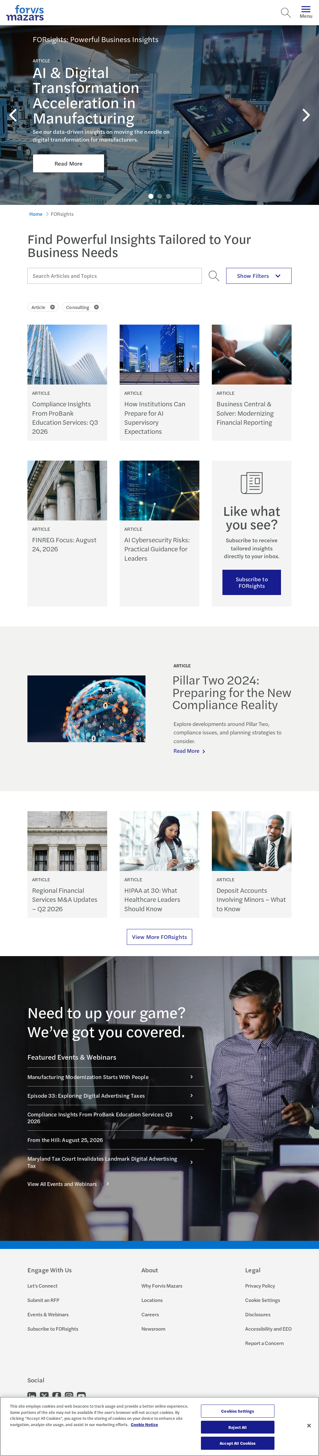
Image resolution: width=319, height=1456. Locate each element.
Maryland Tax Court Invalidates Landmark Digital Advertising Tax (102, 1162)
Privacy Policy (260, 1285)
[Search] (286, 13)
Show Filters (253, 275)
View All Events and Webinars (62, 1184)
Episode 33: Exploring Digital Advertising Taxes (86, 1095)
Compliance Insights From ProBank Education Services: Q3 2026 (65, 417)
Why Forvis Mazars (161, 1285)
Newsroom (153, 1328)
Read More (69, 163)
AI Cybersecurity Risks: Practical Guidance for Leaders (157, 549)
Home (36, 213)
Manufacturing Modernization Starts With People (88, 1077)
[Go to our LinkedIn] (31, 1396)
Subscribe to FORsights (252, 582)
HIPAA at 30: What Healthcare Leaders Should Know (152, 899)
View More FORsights (159, 937)
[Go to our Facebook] (56, 1396)
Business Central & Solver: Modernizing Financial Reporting (245, 413)
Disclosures (257, 1314)
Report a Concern (264, 1343)
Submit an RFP (43, 1300)
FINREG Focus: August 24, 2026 (64, 544)
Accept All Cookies (237, 1443)
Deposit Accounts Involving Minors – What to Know (251, 899)
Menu (306, 15)
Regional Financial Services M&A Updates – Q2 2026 (65, 899)
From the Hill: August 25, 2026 (65, 1140)
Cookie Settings (262, 1300)
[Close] (309, 1426)
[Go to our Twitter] (44, 1396)
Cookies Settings (237, 1411)
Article (38, 307)
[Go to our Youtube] (81, 1396)
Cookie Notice (144, 1424)
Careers (150, 1314)
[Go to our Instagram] (69, 1396)
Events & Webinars (48, 1314)
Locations (152, 1300)
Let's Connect (42, 1285)
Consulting (77, 307)
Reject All (237, 1427)
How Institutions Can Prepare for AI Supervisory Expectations (154, 417)
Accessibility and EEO (268, 1328)
